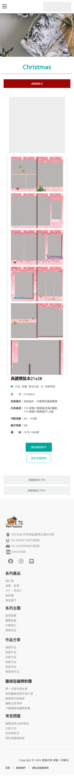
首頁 (7, 767)
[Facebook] (10, 561)
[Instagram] (21, 561)
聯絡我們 (21, 767)
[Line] (31, 561)
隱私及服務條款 (40, 767)
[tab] (37, 83)
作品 (17, 386)
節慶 (24, 386)
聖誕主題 (34, 386)
